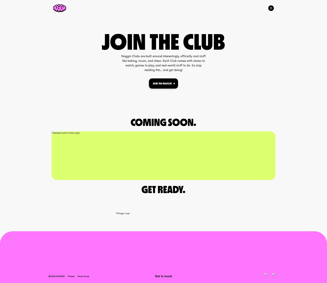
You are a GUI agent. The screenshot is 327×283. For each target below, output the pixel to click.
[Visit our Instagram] (275, 276)
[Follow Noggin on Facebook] (267, 276)
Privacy (71, 276)
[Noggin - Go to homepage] (59, 8)
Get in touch (163, 276)
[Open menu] (271, 8)
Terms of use (83, 276)
